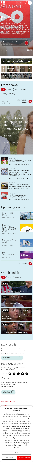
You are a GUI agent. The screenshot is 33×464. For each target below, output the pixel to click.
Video (4, 93)
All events (23, 264)
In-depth (23, 89)
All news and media (22, 101)
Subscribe (6, 357)
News (9, 89)
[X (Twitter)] (26, 373)
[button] (2, 50)
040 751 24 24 (10, 370)
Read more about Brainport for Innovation (13, 43)
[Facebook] (9, 373)
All (3, 89)
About (16, 452)
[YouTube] (22, 373)
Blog (16, 89)
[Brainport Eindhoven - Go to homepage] (3, 3)
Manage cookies (9, 457)
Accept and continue (23, 457)
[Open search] (25, 3)
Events (4, 406)
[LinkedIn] (18, 373)
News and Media (8, 402)
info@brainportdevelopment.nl (17, 368)
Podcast (11, 93)
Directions (6, 392)
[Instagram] (14, 373)
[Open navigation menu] (30, 3)
